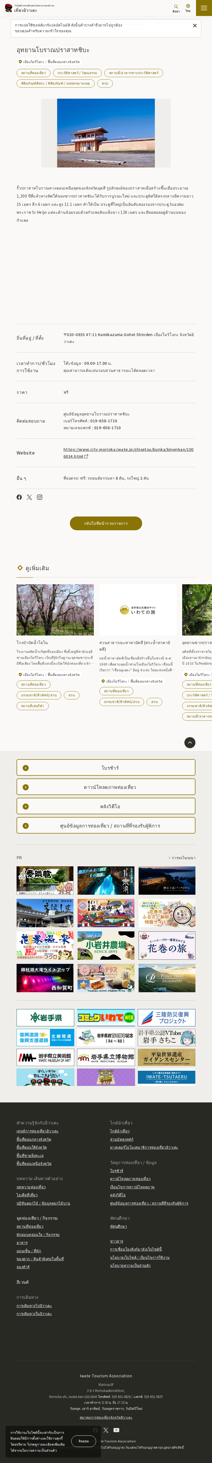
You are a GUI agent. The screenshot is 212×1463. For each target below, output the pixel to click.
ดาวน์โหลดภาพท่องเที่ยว (130, 1178)
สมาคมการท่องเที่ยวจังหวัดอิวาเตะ (106, 1417)
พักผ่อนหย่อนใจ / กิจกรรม (38, 1234)
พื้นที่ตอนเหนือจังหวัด (34, 1163)
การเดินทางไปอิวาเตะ (34, 1305)
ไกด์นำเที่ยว (119, 1131)
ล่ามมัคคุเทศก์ (121, 1139)
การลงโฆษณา (183, 857)
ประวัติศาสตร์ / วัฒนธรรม (77, 72)
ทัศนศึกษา (118, 1226)
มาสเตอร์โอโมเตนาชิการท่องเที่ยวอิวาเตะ (144, 1147)
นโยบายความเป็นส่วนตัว (130, 1265)
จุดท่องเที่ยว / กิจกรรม (37, 1218)
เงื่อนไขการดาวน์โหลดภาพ (132, 1186)
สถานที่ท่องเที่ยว (33, 72)
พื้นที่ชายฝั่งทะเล (30, 1155)
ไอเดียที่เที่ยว (27, 1194)
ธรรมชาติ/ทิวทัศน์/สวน (39, 695)
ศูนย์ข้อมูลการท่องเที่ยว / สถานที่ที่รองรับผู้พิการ (149, 1203)
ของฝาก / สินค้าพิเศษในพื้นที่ (40, 1258)
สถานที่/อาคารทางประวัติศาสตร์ (133, 72)
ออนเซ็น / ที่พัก (29, 1250)
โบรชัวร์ (116, 1170)
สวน (105, 83)
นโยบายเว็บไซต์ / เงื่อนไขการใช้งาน (139, 1257)
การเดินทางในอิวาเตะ (34, 1313)
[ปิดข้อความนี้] (195, 26)
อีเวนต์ (23, 1282)
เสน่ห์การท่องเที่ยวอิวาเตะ (38, 1131)
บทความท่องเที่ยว (31, 1186)
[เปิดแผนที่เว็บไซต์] (204, 8)
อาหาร (22, 1242)
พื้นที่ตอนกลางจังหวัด (34, 1139)
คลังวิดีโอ (118, 1194)
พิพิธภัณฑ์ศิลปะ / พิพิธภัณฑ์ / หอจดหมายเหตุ (55, 83)
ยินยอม (84, 1440)
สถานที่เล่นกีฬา (32, 705)
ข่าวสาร (116, 1241)
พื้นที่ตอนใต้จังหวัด (32, 1147)
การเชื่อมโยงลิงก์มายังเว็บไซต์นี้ (136, 1249)
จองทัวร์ (23, 1266)
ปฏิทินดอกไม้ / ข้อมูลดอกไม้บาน (43, 1203)
